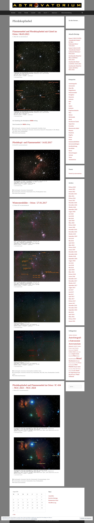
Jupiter (70, 106)
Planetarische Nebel (74, 128)
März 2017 (71, 299)
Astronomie (23, 128)
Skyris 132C (75, 368)
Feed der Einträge (53, 498)
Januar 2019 (72, 249)
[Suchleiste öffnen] (82, 13)
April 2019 (71, 243)
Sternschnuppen (73, 153)
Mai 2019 (71, 240)
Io (71, 353)
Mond (70, 119)
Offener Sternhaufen (72, 362)
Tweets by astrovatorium (75, 173)
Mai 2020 (71, 218)
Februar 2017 (72, 301)
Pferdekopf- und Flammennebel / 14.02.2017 (32, 142)
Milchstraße (72, 117)
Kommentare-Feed (53, 500)
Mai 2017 (71, 294)
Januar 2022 (72, 191)
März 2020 (71, 223)
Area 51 (45, 12)
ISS (69, 103)
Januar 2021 (72, 200)
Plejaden (75, 366)
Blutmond (71, 346)
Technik (26, 12)
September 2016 (73, 310)
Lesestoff (33, 12)
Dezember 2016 (73, 305)
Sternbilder (40, 128)
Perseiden (71, 126)
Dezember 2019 (73, 229)
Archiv (19, 12)
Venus (70, 157)
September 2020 (73, 209)
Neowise (77, 361)
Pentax (79, 362)
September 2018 (73, 258)
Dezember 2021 (73, 193)
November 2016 (73, 307)
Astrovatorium (37, 129)
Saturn (70, 137)
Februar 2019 (72, 247)
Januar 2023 (72, 189)
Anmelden (51, 496)
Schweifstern (71, 368)
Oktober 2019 (72, 234)
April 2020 (71, 220)
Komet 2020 (71, 355)
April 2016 (71, 314)
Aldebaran (70, 335)
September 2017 (73, 285)
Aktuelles (13, 12)
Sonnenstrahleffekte (74, 141)
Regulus (71, 135)
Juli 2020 (71, 214)
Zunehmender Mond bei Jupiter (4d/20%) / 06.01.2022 (75, 67)
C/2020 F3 (75, 346)
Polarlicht (71, 132)
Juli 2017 (71, 290)
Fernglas (73, 348)
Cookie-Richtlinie (34, 518)
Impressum (54, 12)
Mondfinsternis (72, 361)
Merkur (71, 115)
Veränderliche (72, 159)
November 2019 (73, 232)
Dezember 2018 (73, 252)
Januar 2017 (72, 303)
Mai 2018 (71, 267)
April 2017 (71, 296)
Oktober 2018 (72, 256)
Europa (70, 348)
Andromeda (75, 335)
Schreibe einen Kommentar (19, 132)
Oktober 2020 (72, 207)
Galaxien (71, 99)
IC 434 (53, 129)
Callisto (79, 346)
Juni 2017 (71, 292)
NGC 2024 (14, 131)
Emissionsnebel (34, 128)
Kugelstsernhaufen (74, 110)
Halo (70, 101)
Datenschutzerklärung (66, 12)
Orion (19, 131)
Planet (76, 364)
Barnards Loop (29, 372)
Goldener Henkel (72, 351)
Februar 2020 (72, 225)
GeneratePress (56, 520)
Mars (70, 112)
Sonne (70, 139)
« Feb (13, 514)
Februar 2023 (72, 187)
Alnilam (15, 129)
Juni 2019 (71, 238)
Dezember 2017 (73, 278)
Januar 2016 (72, 321)
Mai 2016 (71, 312)
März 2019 (71, 245)
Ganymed (76, 350)
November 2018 (73, 254)
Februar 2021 (72, 198)
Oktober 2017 (72, 283)
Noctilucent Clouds (74, 121)
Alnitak (19, 129)
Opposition (71, 124)
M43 (43, 372)
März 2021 (71, 196)
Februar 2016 (72, 319)
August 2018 (72, 261)
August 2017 (72, 287)
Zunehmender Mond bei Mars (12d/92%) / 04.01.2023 (75, 57)
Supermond (74, 372)
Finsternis (71, 97)
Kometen (71, 108)
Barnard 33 (42, 129)
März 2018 (71, 272)
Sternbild (57, 372)
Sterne (44, 128)
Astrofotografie (17, 128)
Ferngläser (71, 94)
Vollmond (71, 376)
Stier (70, 372)
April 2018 (71, 269)
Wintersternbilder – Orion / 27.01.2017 (29, 203)
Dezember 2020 (73, 202)
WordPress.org (52, 502)
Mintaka (57, 129)
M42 (41, 372)
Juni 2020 (71, 216)
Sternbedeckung (73, 146)
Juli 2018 (71, 263)
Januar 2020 (72, 227)
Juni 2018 (71, 265)
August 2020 (72, 211)
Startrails (70, 370)
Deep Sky (28, 128)
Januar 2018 (72, 276)
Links (39, 12)
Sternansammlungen (42, 479)
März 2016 (71, 316)
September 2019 (73, 236)
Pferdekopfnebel (24, 131)
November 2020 (73, 205)
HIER (31, 120)
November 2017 (73, 281)
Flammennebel (49, 129)
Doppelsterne (72, 90)
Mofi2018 (70, 358)
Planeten (71, 130)
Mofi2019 (74, 358)
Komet (77, 353)
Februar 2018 (72, 274)
